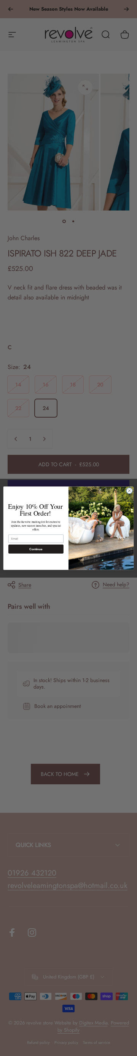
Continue (35, 549)
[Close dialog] (129, 490)
